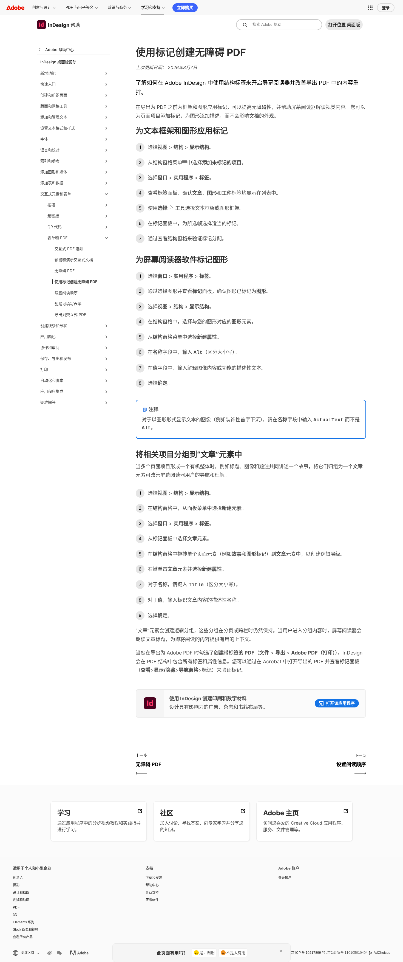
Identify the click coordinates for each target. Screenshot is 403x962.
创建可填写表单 (68, 303)
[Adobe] (15, 7)
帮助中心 (152, 885)
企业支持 (152, 893)
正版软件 (152, 900)
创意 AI (18, 878)
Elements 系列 (23, 922)
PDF (16, 907)
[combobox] (279, 24)
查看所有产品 (23, 937)
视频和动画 (21, 900)
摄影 (16, 885)
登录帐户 (284, 878)
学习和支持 (150, 7)
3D (15, 915)
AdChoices (382, 953)
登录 (386, 7)
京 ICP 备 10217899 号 (308, 953)
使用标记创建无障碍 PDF (76, 281)
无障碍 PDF (65, 270)
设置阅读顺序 (66, 292)
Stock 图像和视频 (25, 930)
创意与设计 (41, 7)
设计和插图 (21, 893)
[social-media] (59, 953)
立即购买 (185, 7)
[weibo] (49, 953)
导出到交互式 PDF (70, 314)
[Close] (280, 951)
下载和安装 (154, 878)
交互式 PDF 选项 (69, 248)
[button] (370, 7)
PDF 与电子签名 (79, 7)
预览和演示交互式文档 (74, 259)
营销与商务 (117, 7)
